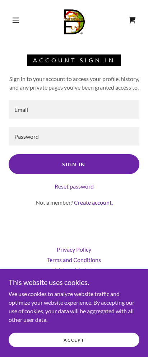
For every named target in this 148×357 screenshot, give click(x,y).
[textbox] (74, 109)
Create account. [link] (93, 202)
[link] (74, 20)
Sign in (73, 164)
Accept (74, 340)
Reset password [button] (74, 186)
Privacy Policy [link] (74, 249)
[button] (16, 20)
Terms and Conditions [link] (74, 259)
